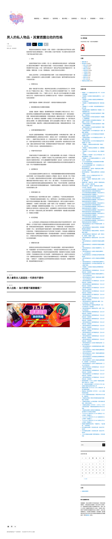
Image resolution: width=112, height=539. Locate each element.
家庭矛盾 (85, 70)
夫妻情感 (85, 67)
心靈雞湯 (85, 74)
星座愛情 (85, 75)
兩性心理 (9, 48)
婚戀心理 (85, 68)
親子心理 (85, 79)
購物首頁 (46, 18)
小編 (8, 43)
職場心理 (85, 77)
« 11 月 (85, 479)
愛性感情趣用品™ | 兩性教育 (14, 532)
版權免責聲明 (85, 491)
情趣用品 (36, 18)
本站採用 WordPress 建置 (28, 532)
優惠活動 (84, 62)
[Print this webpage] (46, 44)
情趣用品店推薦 (85, 80)
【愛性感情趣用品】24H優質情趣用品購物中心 (93, 261)
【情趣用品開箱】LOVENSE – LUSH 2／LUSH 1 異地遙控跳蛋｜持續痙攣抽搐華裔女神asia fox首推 (93, 406)
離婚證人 (88, 515)
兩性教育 (14, 48)
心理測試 (85, 72)
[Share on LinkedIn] (40, 44)
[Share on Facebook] (28, 44)
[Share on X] (34, 44)
